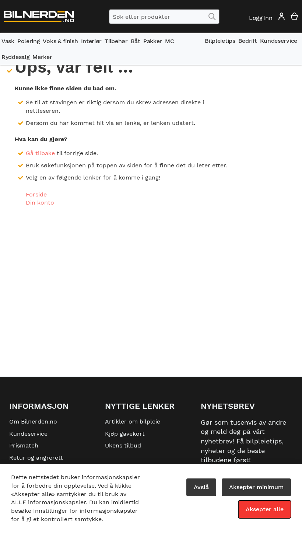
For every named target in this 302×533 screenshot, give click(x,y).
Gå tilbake (40, 153)
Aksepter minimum (256, 487)
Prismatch (23, 445)
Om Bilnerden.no (33, 421)
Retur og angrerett (36, 457)
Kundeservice (28, 433)
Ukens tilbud (123, 445)
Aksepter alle (265, 509)
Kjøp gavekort (125, 433)
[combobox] (164, 16)
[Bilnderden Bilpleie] (39, 16)
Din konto (40, 202)
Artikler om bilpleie (132, 421)
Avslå (201, 487)
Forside (36, 194)
